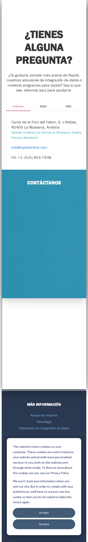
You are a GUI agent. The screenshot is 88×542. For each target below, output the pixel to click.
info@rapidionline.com (29, 147)
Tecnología (44, 422)
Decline (44, 524)
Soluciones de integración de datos (44, 428)
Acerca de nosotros (44, 415)
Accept (44, 512)
